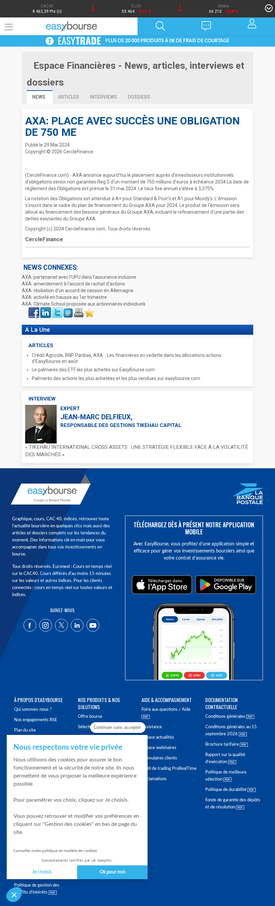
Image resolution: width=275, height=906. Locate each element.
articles (68, 97)
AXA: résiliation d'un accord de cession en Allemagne (77, 290)
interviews (103, 97)
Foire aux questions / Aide (166, 709)
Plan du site (25, 730)
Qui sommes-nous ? (33, 709)
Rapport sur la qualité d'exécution (225, 758)
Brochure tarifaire (222, 744)
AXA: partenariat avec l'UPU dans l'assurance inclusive (79, 277)
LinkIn (45, 309)
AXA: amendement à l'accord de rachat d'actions (73, 283)
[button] (14, 895)
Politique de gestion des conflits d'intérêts (36, 889)
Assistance (152, 727)
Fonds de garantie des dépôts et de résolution (232, 803)
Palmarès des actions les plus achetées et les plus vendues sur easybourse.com (116, 378)
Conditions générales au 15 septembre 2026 (231, 730)
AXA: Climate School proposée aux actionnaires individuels (84, 304)
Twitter (57, 309)
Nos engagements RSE (35, 720)
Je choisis (42, 872)
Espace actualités (158, 737)
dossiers (139, 97)
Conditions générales (225, 716)
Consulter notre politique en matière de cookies (55, 851)
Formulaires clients (159, 758)
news (39, 97)
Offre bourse (90, 716)
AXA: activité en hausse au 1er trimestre (64, 297)
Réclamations (154, 779)
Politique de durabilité (226, 790)
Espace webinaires (159, 748)
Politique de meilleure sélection (225, 776)
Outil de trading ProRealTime (169, 768)
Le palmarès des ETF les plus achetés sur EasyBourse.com (93, 369)
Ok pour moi (112, 872)
